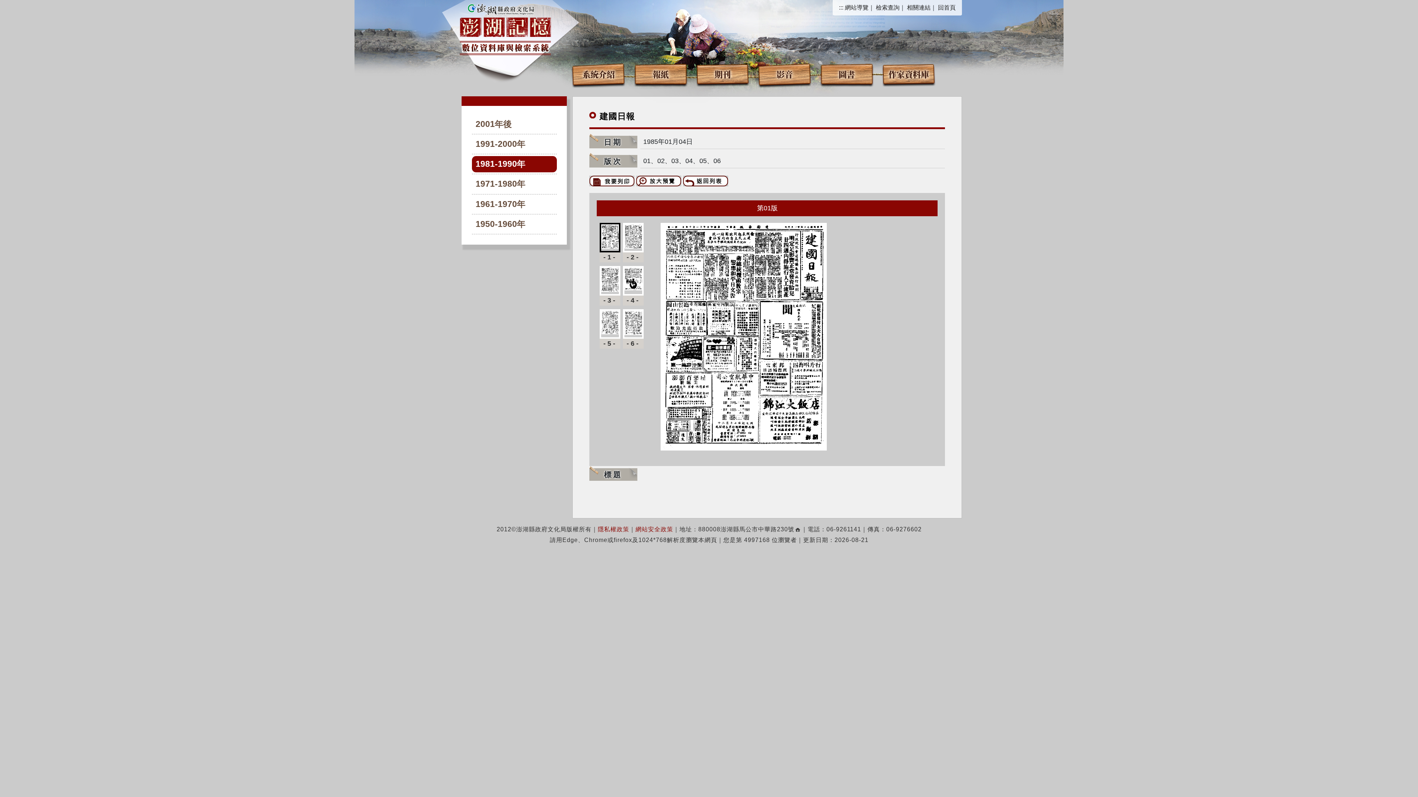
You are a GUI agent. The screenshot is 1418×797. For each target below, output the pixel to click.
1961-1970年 (500, 204)
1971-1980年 (500, 184)
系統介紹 (598, 74)
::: (841, 7)
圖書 (847, 74)
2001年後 (494, 124)
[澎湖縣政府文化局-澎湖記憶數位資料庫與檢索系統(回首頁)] (505, 28)
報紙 (661, 74)
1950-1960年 (500, 224)
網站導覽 (857, 7)
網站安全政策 (654, 529)
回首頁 (947, 7)
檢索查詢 (888, 7)
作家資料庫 (908, 74)
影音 (785, 74)
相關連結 (919, 7)
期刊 (723, 74)
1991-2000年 (500, 144)
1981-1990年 (500, 164)
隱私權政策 (613, 529)
